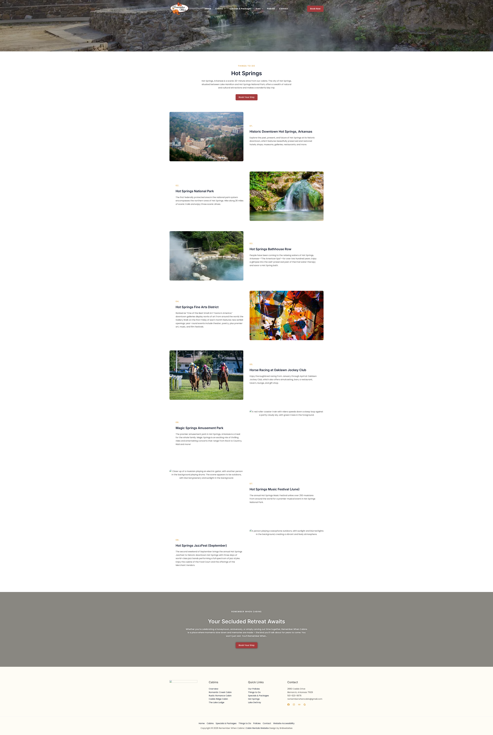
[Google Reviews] (305, 704)
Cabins (210, 723)
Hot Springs (254, 698)
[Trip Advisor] (299, 704)
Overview (213, 688)
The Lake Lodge (216, 702)
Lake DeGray (254, 702)
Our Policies (254, 688)
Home (202, 723)
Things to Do (254, 692)
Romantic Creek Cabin (220, 692)
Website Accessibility (284, 723)
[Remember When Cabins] (179, 8)
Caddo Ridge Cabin (218, 698)
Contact (267, 723)
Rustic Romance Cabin (220, 695)
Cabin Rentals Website (257, 728)
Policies (257, 723)
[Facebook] (288, 704)
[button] (220, 9)
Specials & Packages (258, 695)
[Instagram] (294, 704)
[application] (224, 9)
